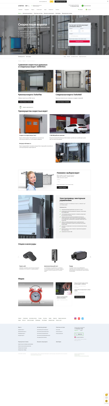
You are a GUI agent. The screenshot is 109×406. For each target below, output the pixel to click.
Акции (45, 9)
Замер (65, 56)
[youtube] (79, 319)
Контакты (57, 9)
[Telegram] (83, 319)
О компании (20, 9)
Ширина (70, 28)
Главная (19, 60)
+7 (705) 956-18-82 (74, 6)
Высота (82, 28)
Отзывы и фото (39, 9)
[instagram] (75, 319)
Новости (88, 279)
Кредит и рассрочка (82, 56)
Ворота (24, 60)
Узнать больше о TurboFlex (26, 101)
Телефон (71, 33)
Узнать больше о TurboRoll (63, 101)
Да (51, 1)
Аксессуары (28, 56)
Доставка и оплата (74, 56)
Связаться (80, 334)
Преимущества (21, 56)
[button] (90, 257)
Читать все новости (79, 297)
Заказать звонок (62, 187)
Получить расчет (79, 41)
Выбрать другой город (60, 1)
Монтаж (68, 56)
